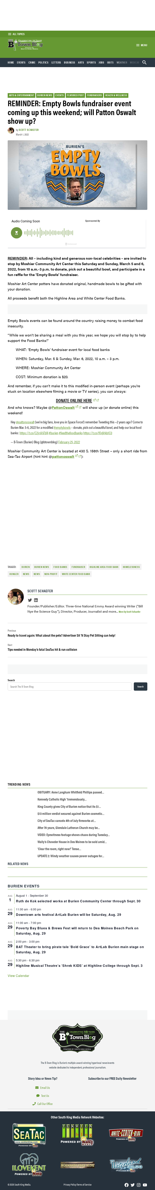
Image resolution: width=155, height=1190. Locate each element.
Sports (91, 62)
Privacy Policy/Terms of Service (77, 1184)
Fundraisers (94, 95)
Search (11, 680)
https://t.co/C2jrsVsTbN (34, 432)
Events (21, 62)
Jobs (101, 62)
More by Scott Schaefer (129, 611)
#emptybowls (62, 427)
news (26, 574)
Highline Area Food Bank (104, 567)
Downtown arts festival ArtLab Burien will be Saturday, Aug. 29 (68, 914)
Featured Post (75, 95)
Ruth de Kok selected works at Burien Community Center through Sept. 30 (78, 901)
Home (11, 62)
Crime (32, 62)
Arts (81, 62)
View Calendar (18, 975)
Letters (56, 62)
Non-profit (50, 574)
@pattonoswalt (25, 421)
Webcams (135, 62)
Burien (26, 567)
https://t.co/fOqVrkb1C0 (97, 432)
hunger (13, 574)
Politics (43, 62)
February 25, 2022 (69, 441)
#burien (53, 432)
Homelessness (131, 567)
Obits (110, 62)
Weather (122, 62)
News (37, 574)
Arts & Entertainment (21, 95)
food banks (60, 567)
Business (69, 62)
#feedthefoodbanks (71, 432)
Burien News (44, 95)
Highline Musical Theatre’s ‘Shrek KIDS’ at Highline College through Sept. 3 (79, 965)
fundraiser (78, 567)
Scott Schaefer (29, 130)
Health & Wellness (116, 95)
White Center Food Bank (76, 574)
